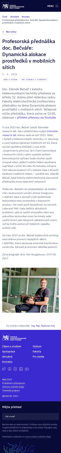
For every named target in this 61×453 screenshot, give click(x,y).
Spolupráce (8, 351)
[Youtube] (26, 369)
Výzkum (37, 346)
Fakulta (37, 351)
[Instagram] (15, 369)
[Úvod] (13, 5)
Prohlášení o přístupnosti (13, 383)
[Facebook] (9, 369)
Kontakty (7, 361)
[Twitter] (4, 369)
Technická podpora (11, 390)
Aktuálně (7, 356)
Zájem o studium (11, 346)
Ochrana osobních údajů (13, 387)
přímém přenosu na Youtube (36, 117)
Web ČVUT (7, 379)
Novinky (11, 31)
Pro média (38, 356)
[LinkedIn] (21, 369)
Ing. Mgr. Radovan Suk (43, 325)
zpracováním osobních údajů (38, 436)
